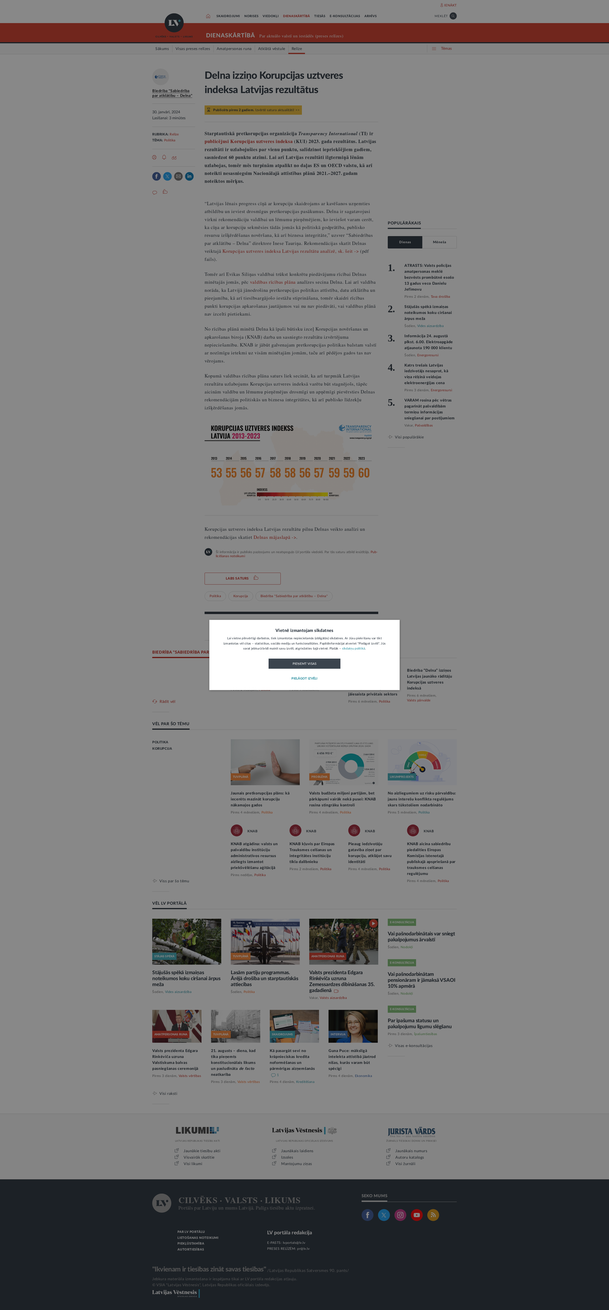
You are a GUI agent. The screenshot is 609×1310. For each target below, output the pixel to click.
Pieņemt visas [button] (305, 663)
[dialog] (304, 655)
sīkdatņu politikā (353, 648)
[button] (304, 679)
